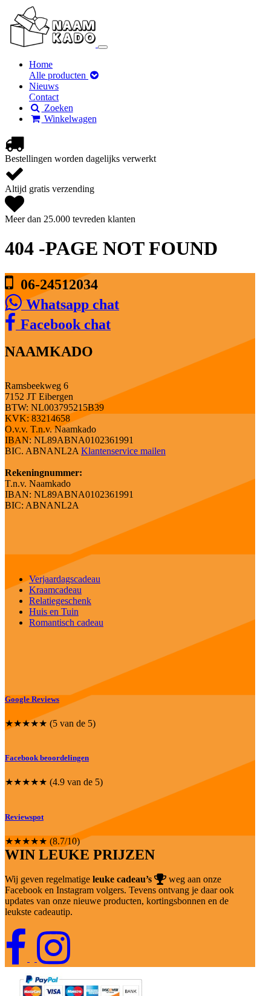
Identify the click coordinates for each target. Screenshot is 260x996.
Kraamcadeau (55, 590)
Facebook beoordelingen (47, 757)
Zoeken (57, 108)
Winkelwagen (69, 119)
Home (41, 64)
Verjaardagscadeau (64, 579)
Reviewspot (24, 816)
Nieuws (44, 86)
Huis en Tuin (54, 611)
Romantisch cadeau (66, 622)
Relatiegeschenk (60, 601)
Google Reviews (32, 699)
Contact (44, 97)
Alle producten (58, 75)
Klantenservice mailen (123, 451)
